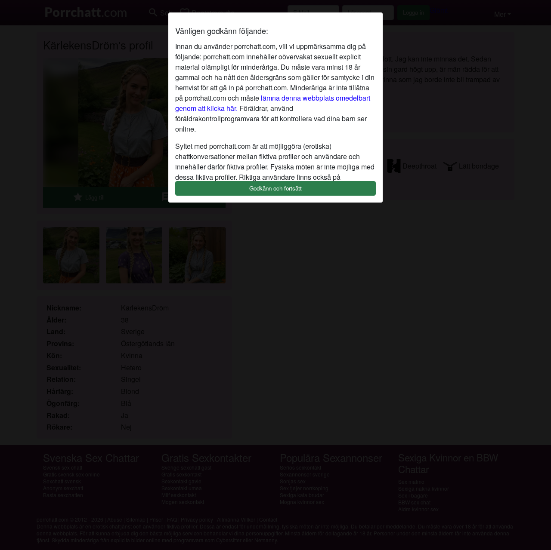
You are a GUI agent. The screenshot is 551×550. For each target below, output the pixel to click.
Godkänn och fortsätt (275, 188)
